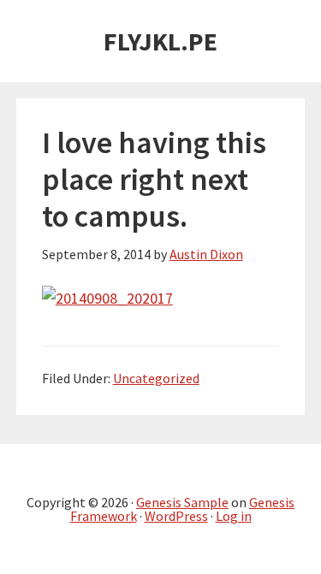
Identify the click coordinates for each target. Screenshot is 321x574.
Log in (234, 515)
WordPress (176, 515)
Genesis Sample (182, 502)
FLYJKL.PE (160, 41)
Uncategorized (156, 378)
